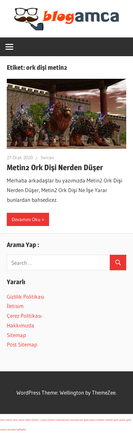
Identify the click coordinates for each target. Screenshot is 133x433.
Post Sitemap (22, 344)
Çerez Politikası (24, 315)
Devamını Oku (26, 219)
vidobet (100, 419)
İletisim (15, 306)
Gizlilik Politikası (25, 296)
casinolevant (62, 419)
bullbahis (21, 429)
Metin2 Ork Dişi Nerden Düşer (55, 167)
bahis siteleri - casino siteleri (40, 419)
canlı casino (6, 419)
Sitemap (16, 335)
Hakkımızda (20, 325)
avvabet (11, 429)
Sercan (47, 157)
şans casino (90, 419)
